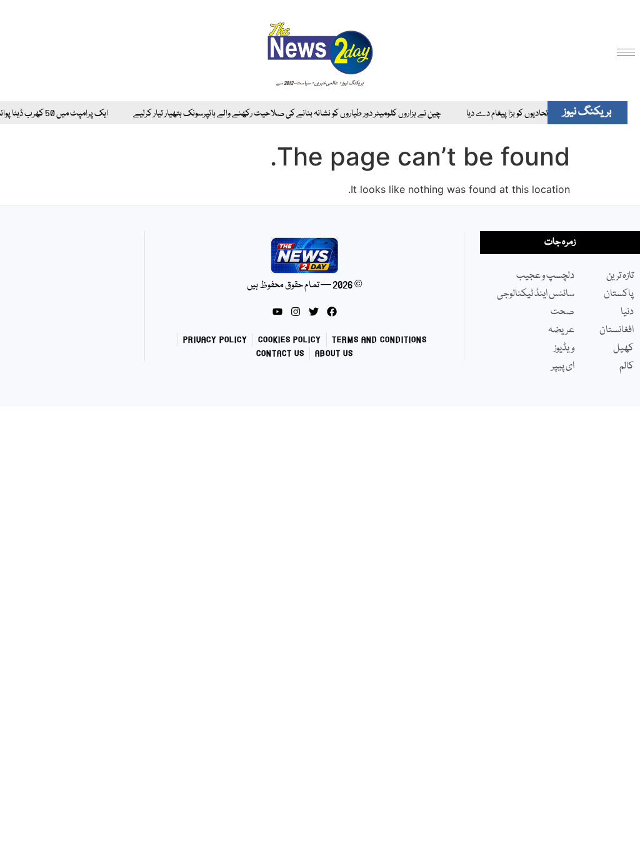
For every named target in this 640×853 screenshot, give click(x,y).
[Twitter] (314, 312)
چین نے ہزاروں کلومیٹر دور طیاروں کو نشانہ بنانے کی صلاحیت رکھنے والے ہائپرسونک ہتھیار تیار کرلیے (277, 114)
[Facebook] (332, 312)
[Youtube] (277, 312)
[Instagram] (296, 312)
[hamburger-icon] (626, 52)
